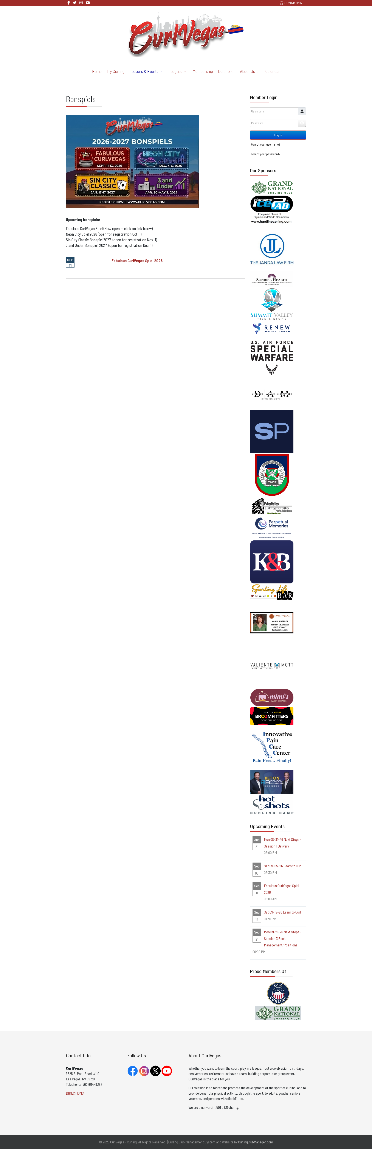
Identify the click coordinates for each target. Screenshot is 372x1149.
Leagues (175, 71)
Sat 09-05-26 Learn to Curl (282, 866)
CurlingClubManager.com (255, 1142)
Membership (203, 71)
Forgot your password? (265, 154)
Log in (278, 135)
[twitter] (74, 2)
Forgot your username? (265, 144)
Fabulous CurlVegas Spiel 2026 (137, 260)
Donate (224, 71)
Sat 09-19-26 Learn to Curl (282, 912)
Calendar (272, 71)
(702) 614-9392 (293, 3)
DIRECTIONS (75, 1093)
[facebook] (68, 2)
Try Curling (115, 71)
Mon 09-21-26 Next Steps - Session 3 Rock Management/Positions (283, 938)
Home (97, 71)
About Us (247, 71)
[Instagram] (81, 2)
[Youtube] (88, 2)
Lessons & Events (144, 71)
